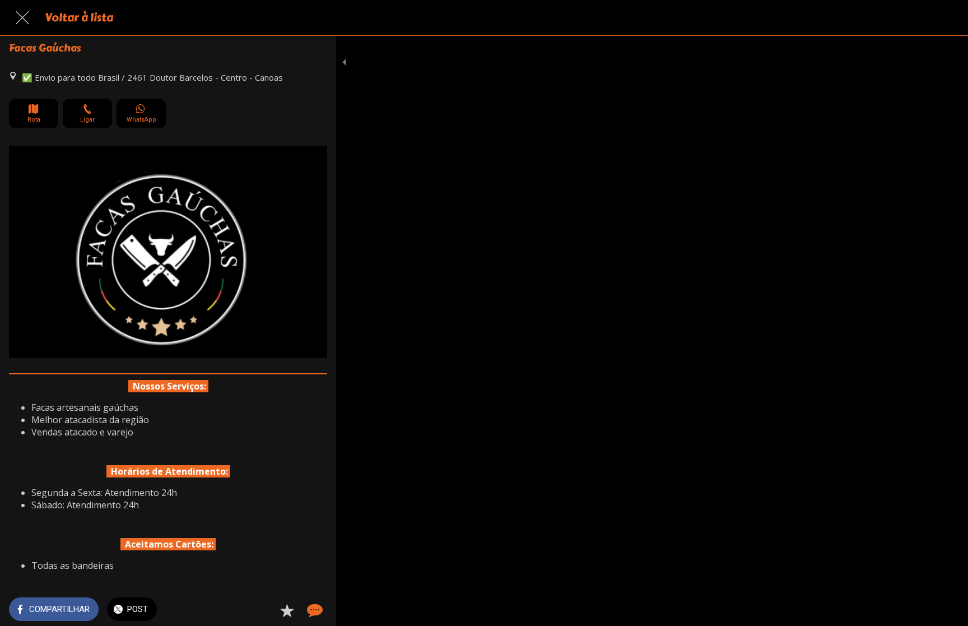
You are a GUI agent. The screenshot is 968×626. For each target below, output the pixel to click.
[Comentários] (313, 610)
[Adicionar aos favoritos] (286, 610)
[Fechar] (22, 18)
